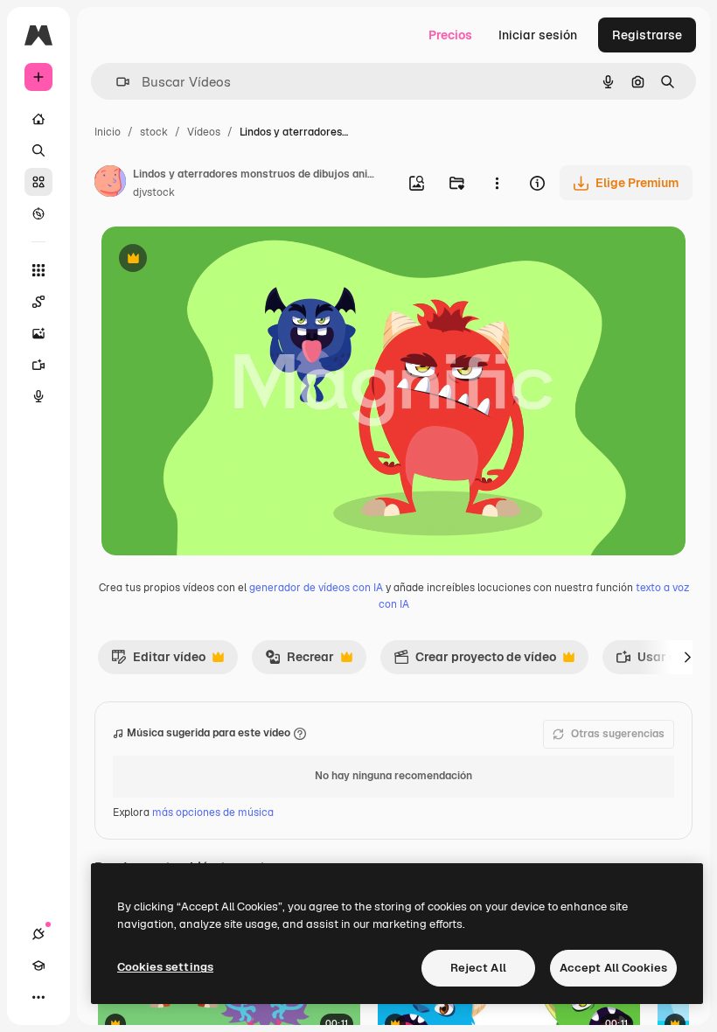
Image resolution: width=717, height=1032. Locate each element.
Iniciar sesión (537, 35)
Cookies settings (165, 966)
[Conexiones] (38, 934)
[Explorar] (38, 213)
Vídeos (203, 132)
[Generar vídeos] (38, 365)
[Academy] (38, 966)
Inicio (107, 132)
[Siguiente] (687, 656)
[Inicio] (38, 119)
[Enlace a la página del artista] (110, 183)
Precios (450, 35)
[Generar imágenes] (38, 333)
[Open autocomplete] (116, 81)
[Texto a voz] (38, 396)
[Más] (38, 997)
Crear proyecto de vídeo (474, 661)
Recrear (299, 661)
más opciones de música (213, 812)
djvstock (154, 192)
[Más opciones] (496, 182)
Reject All (478, 967)
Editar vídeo (158, 661)
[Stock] (38, 182)
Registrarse (647, 35)
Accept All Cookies (613, 967)
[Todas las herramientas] (38, 270)
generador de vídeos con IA (316, 588)
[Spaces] (38, 302)
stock (154, 132)
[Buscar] (38, 150)
